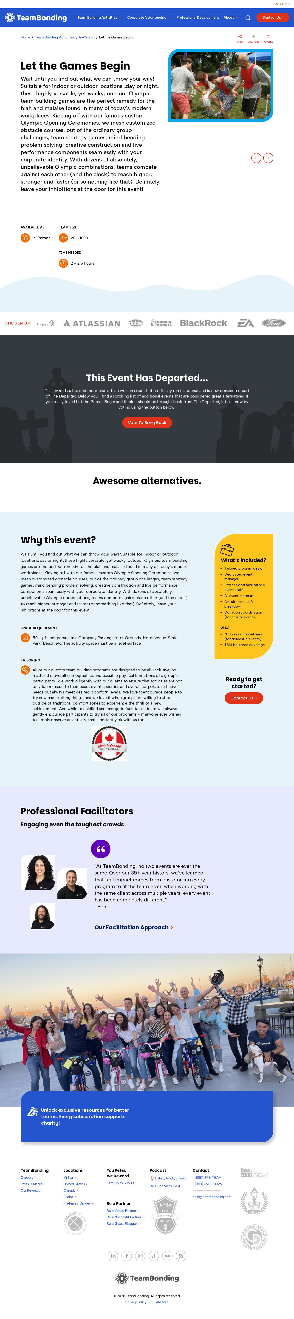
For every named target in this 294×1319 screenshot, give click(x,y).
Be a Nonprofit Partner (125, 1217)
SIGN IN (281, 4)
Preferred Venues (78, 1203)
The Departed (63, 396)
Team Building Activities (54, 37)
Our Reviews (31, 1190)
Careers (28, 1178)
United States (75, 1184)
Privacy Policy (135, 1302)
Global (70, 1197)
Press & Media (33, 1184)
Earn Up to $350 (120, 1183)
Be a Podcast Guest (166, 1186)
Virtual (70, 1178)
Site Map (162, 1302)
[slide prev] (256, 158)
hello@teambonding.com (212, 1197)
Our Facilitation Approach (134, 927)
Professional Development (198, 17)
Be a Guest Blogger (123, 1224)
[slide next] (268, 158)
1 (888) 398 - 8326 (207, 1184)
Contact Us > (273, 17)
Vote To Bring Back (147, 422)
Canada (71, 1190)
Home (25, 37)
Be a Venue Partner (123, 1211)
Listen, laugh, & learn (170, 1178)
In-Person (86, 37)
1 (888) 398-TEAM (207, 1178)
